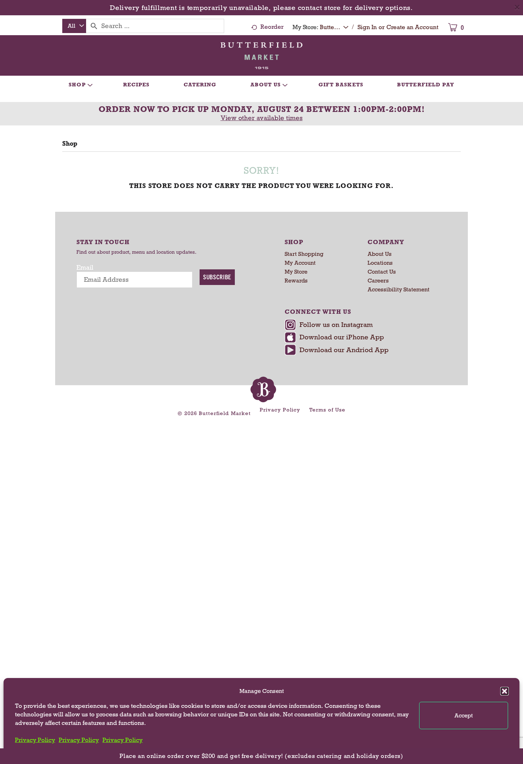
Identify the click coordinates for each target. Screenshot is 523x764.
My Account (300, 262)
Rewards (296, 280)
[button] (504, 691)
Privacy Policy (35, 740)
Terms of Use (327, 410)
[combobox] (74, 26)
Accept (463, 715)
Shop (69, 143)
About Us (380, 254)
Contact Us (382, 271)
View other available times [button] (262, 118)
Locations (380, 262)
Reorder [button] (272, 27)
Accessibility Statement (398, 289)
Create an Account (412, 27)
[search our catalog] (94, 26)
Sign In (367, 27)
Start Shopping (304, 254)
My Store (296, 271)
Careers (378, 280)
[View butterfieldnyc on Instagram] (364, 325)
